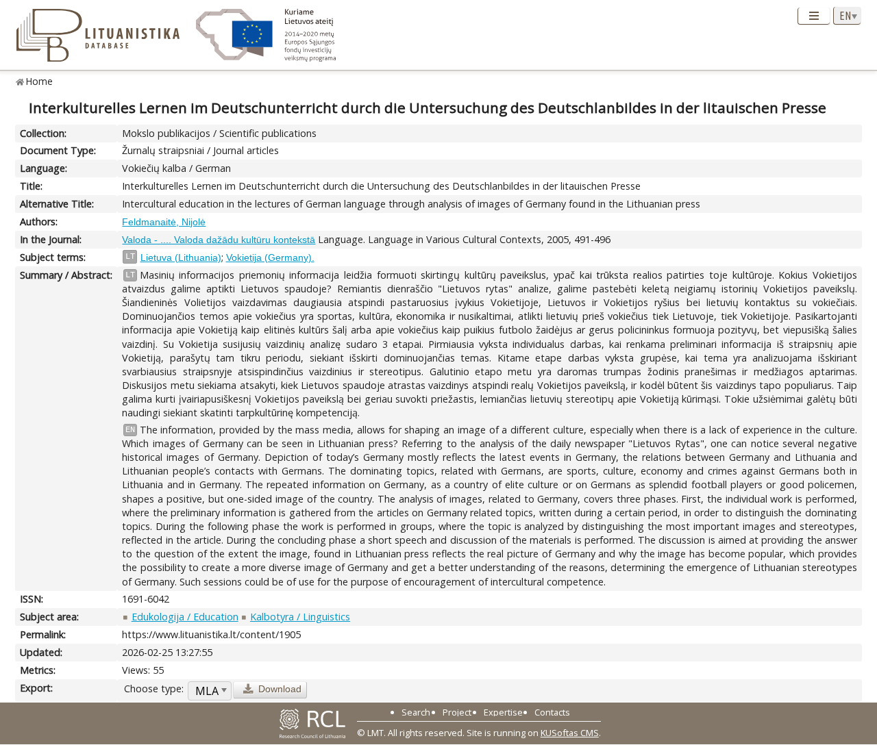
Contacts (552, 712)
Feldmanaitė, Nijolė (164, 221)
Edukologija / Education (185, 616)
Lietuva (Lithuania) (180, 257)
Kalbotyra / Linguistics (300, 616)
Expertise (503, 712)
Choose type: (154, 688)
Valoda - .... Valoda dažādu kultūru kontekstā (218, 239)
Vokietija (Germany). (270, 257)
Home (39, 81)
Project (457, 712)
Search (416, 712)
